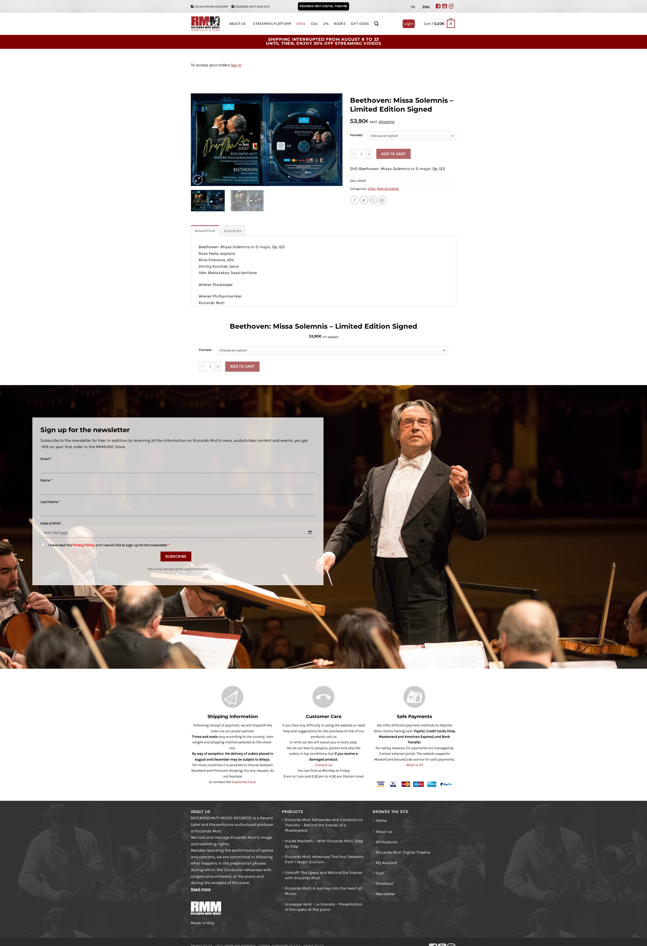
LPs (326, 24)
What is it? (414, 765)
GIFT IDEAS (360, 24)
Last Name (50, 502)
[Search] (376, 24)
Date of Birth (50, 523)
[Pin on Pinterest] (382, 200)
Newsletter (385, 894)
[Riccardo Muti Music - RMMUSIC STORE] (205, 24)
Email (46, 459)
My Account (386, 863)
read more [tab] (232, 231)
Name (46, 480)
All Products (387, 842)
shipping (387, 121)
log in (236, 64)
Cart (380, 873)
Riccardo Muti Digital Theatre (403, 852)
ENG (426, 7)
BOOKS (339, 24)
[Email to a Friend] (373, 200)
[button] (439, 23)
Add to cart (393, 154)
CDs (314, 24)
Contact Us (323, 765)
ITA (412, 7)
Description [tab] (205, 231)
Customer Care (244, 782)
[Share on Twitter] (364, 200)
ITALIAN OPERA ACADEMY (211, 6)
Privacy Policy (84, 545)
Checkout (385, 883)
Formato (356, 135)
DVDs (301, 24)
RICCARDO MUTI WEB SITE (252, 6)
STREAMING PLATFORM (272, 24)
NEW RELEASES (388, 189)
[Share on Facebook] (355, 200)
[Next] (333, 139)
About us (384, 831)
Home (381, 820)
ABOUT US (237, 24)
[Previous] (200, 139)
